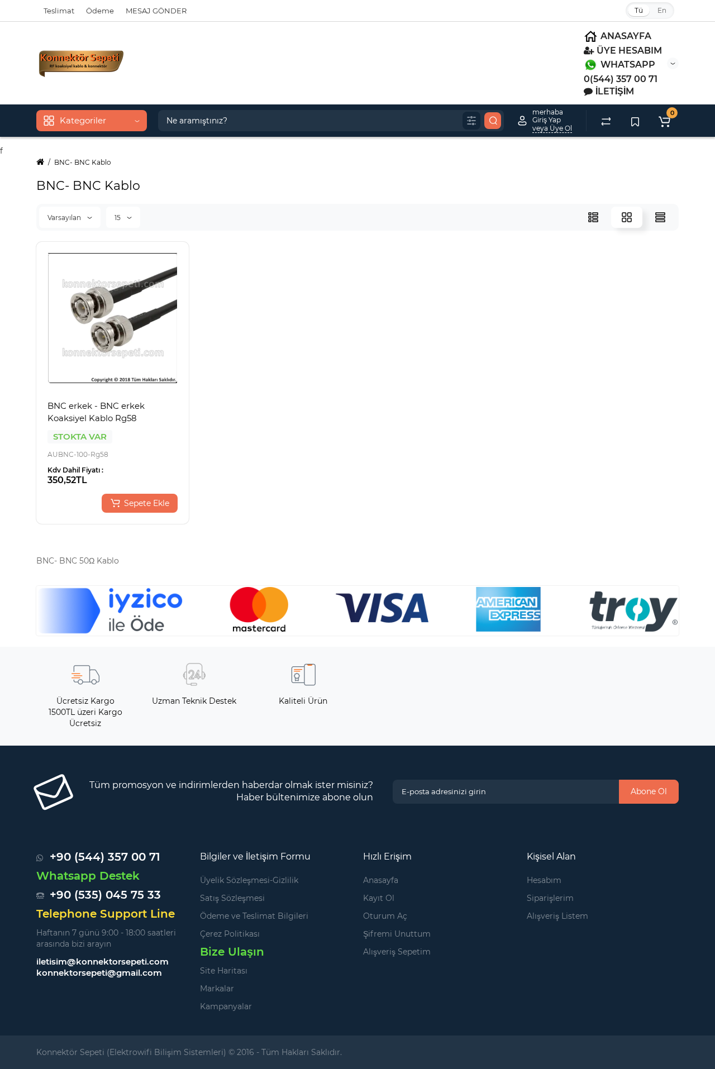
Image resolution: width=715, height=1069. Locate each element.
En (661, 10)
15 (118, 217)
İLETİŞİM (613, 91)
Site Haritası (223, 971)
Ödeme (100, 10)
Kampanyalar (226, 1006)
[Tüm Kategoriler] (471, 121)
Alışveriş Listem (557, 916)
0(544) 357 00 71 (620, 79)
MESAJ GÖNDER (156, 10)
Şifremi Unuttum (397, 934)
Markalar (217, 989)
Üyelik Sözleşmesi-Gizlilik (249, 880)
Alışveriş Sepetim (397, 952)
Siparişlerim (550, 898)
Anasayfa (380, 880)
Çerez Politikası (230, 934)
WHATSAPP (626, 64)
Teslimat (59, 10)
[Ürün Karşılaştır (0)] (606, 120)
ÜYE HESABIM (628, 50)
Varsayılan (65, 217)
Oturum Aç (385, 916)
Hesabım (544, 880)
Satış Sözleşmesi (232, 898)
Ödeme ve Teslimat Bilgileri (254, 916)
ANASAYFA (624, 36)
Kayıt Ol (378, 898)
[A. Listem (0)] (635, 120)
